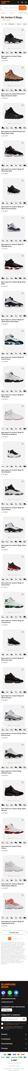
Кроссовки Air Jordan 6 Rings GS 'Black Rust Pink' (12, 170)
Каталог (12, 13)
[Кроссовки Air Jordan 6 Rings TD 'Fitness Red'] (14, 565)
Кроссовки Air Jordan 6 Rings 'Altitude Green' (11, 772)
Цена (18, 24)
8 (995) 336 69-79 (7, 1002)
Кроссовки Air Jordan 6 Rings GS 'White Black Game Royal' (12, 320)
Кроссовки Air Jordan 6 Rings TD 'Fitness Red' (12, 584)
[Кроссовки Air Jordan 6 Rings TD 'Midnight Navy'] (14, 227)
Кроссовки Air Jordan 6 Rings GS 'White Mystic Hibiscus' (12, 885)
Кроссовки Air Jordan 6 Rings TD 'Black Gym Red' (12, 659)
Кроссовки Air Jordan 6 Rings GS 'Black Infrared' (12, 696)
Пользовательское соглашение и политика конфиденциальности (14, 1069)
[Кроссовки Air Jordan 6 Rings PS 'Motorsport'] (14, 377)
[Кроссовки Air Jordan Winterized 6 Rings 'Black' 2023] (14, 114)
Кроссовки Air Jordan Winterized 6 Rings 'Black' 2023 (13, 132)
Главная (3, 13)
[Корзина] (22, 2)
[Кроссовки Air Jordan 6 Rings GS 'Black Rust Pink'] (14, 151)
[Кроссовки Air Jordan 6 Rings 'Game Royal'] (14, 527)
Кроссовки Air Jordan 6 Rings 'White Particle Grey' (13, 734)
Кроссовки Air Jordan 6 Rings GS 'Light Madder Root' (12, 922)
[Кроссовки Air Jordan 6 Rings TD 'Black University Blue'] (14, 189)
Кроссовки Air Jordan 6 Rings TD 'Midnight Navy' (12, 245)
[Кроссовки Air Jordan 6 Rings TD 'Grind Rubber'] (14, 452)
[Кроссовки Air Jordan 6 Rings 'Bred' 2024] (14, 264)
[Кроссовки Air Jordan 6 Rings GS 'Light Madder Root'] (14, 904)
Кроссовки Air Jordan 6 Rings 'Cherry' (11, 847)
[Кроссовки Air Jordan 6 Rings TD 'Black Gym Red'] (14, 640)
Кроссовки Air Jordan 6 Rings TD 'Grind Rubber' (12, 471)
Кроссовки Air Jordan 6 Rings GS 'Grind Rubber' (12, 508)
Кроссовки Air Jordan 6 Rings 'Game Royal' (13, 546)
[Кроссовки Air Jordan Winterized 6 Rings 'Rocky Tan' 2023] (14, 76)
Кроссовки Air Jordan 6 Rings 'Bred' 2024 (13, 283)
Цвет (24, 24)
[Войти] (18, 2)
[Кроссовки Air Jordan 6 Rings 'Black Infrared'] (14, 791)
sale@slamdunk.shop (8, 998)
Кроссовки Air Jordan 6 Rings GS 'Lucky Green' (12, 621)
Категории (11, 24)
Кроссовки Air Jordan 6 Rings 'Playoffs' (11, 57)
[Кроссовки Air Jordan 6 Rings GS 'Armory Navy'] (14, 339)
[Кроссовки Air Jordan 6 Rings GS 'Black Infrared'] (14, 678)
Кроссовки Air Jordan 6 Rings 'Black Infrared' (13, 809)
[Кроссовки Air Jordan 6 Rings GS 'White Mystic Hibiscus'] (14, 866)
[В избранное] (22, 30)
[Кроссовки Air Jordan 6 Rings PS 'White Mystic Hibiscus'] (14, 415)
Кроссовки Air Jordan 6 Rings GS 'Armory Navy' (12, 358)
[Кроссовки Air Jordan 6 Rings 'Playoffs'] (14, 38)
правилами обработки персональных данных (14, 1023)
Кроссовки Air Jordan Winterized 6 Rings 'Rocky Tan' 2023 (13, 95)
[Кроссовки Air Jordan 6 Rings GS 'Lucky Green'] (14, 603)
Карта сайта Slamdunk (14, 1066)
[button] (9, 123)
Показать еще (14, 932)
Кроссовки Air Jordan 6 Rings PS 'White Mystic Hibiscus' (12, 433)
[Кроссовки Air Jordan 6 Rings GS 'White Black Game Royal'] (14, 302)
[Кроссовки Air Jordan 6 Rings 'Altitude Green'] (14, 753)
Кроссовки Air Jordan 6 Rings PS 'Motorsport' (12, 396)
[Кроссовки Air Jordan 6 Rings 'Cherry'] (14, 828)
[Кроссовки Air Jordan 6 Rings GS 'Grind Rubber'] (14, 490)
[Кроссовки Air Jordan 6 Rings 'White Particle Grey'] (14, 716)
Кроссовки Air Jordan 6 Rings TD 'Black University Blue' (12, 207)
